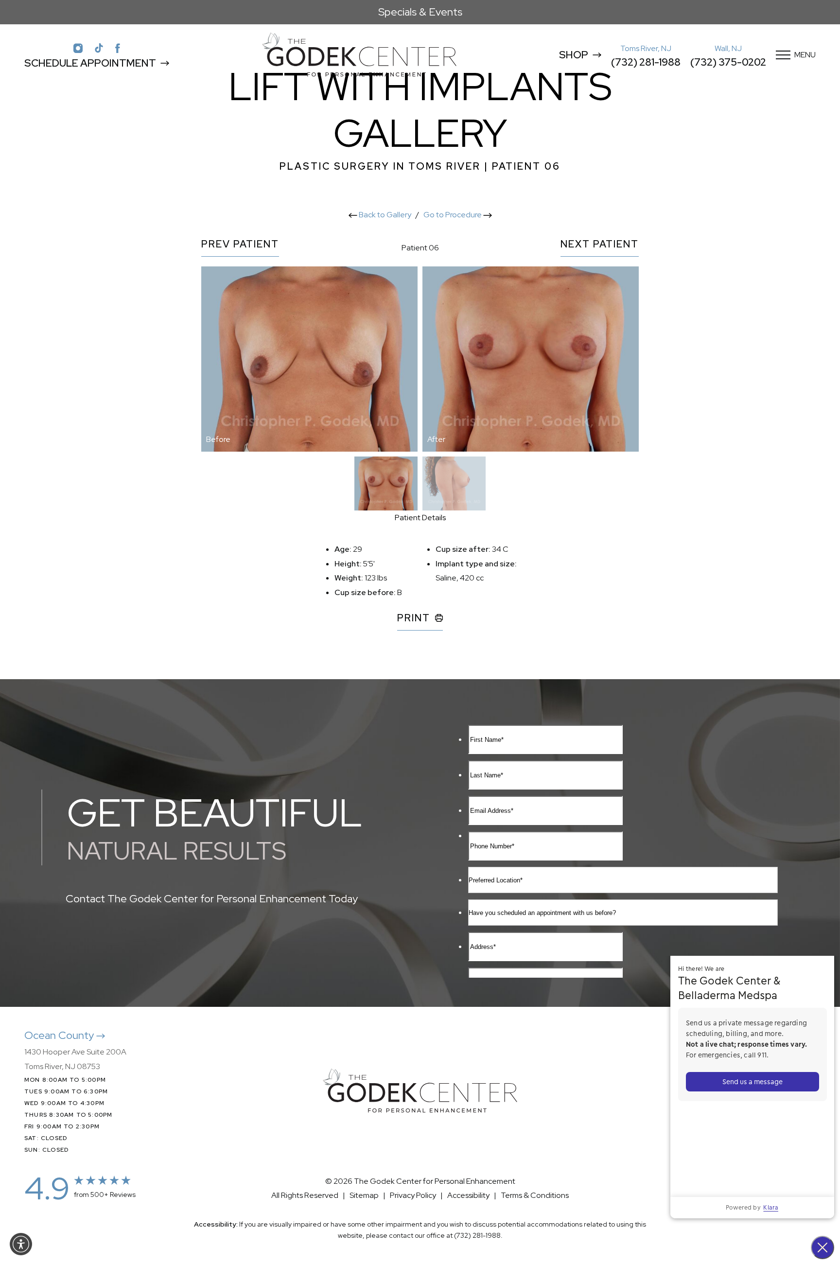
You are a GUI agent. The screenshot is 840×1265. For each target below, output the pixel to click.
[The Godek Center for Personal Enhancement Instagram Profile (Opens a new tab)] (78, 47)
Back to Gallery (384, 215)
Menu (805, 55)
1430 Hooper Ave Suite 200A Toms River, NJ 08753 (75, 1059)
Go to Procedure (453, 215)
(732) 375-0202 (728, 62)
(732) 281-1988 (646, 62)
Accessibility (468, 1195)
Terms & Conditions (535, 1195)
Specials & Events (420, 12)
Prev (240, 244)
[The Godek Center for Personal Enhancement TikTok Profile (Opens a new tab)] (99, 47)
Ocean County (60, 1035)
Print (413, 618)
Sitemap (364, 1195)
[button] (21, 1244)
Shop (573, 55)
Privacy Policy (413, 1195)
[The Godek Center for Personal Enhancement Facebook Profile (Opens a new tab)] (117, 47)
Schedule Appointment (90, 63)
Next (599, 244)
